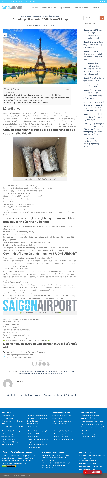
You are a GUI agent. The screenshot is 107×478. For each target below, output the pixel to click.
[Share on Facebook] (32, 364)
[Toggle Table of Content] (66, 89)
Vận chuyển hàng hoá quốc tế (52, 373)
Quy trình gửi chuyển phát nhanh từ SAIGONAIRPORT (25, 100)
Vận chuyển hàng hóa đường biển (12, 426)
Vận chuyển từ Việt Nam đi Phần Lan (59, 395)
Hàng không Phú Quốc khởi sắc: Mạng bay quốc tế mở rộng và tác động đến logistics (93, 94)
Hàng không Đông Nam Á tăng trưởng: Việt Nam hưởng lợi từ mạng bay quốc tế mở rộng (93, 82)
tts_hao (51, 25)
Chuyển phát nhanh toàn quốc (27, 373)
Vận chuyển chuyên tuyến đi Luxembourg (23, 395)
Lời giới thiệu (10, 92)
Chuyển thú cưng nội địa (50, 16)
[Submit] (102, 18)
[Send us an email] (102, 1)
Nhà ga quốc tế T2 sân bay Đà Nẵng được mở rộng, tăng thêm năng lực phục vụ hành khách (93, 34)
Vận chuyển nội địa (7, 418)
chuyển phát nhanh (69, 371)
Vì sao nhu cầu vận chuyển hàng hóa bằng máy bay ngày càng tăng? (92, 142)
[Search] (104, 8)
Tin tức (96, 8)
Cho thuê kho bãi (32, 421)
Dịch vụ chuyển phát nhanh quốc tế (92, 427)
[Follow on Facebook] (100, 1)
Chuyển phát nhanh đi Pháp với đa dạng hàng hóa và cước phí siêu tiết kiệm (33, 95)
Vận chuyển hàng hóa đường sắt (37, 418)
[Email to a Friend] (40, 364)
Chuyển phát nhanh (49, 8)
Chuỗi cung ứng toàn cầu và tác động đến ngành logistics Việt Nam (93, 117)
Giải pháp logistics (82, 8)
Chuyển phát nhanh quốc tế (31, 16)
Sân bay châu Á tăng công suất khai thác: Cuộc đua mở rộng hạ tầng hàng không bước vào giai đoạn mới (92, 68)
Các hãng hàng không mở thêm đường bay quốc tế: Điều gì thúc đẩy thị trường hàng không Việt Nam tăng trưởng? (93, 129)
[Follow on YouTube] (104, 1)
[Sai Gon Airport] (12, 7)
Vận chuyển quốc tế (8, 415)
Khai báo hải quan (32, 423)
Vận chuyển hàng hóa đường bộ (37, 415)
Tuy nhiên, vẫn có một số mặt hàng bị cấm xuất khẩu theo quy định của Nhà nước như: (37, 98)
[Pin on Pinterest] (44, 364)
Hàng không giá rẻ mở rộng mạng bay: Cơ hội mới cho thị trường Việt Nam (92, 55)
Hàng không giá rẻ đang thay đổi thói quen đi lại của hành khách (93, 44)
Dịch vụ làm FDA (32, 426)
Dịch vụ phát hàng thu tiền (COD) (91, 424)
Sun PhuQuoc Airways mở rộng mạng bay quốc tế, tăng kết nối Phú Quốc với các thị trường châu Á (93, 106)
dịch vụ (40, 373)
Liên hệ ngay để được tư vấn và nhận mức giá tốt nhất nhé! (27, 103)
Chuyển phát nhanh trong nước (62, 421)
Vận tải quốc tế (66, 8)
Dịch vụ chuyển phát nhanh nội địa (92, 421)
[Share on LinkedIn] (48, 364)
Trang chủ (36, 8)
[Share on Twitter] (36, 364)
